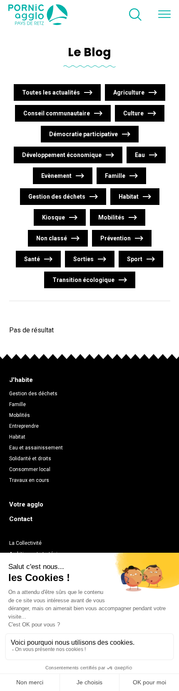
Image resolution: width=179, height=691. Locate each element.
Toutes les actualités (51, 92)
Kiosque (53, 217)
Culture (133, 113)
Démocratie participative (83, 134)
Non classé (51, 238)
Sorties (83, 259)
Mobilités (111, 217)
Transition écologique (83, 280)
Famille (115, 175)
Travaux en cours (29, 480)
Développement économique (62, 155)
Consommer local (29, 469)
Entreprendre (24, 426)
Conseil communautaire (56, 113)
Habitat (129, 196)
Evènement (56, 175)
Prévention (115, 238)
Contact (20, 519)
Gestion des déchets (56, 196)
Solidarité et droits (30, 458)
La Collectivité (25, 543)
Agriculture (128, 92)
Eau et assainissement (36, 448)
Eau (140, 155)
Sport (134, 259)
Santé (32, 259)
